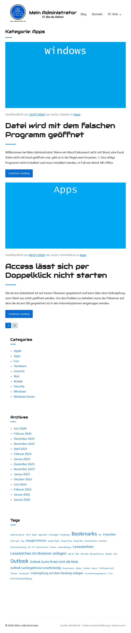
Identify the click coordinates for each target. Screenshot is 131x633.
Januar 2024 (22, 459)
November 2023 (24, 469)
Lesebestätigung (64, 547)
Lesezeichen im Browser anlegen (38, 553)
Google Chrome (36, 540)
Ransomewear (68, 568)
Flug (22, 541)
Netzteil (108, 554)
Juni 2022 (20, 484)
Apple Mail (42, 535)
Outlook (19, 561)
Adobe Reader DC (17, 535)
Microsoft (85, 554)
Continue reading (19, 173)
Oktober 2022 (23, 479)
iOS (29, 547)
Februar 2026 (23, 433)
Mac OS (71, 554)
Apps (77, 114)
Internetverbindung (18, 547)
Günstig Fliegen (91, 541)
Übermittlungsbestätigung (21, 579)
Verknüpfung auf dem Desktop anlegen (57, 573)
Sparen (94, 568)
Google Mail (78, 541)
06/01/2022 (37, 255)
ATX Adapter (54, 535)
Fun (16, 361)
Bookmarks (84, 533)
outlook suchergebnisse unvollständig (35, 568)
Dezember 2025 (24, 438)
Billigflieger (65, 535)
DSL (100, 535)
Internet (19, 371)
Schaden (86, 568)
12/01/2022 (37, 114)
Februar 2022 (23, 489)
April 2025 (20, 448)
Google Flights (54, 541)
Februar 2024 (23, 454)
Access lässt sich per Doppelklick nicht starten (56, 271)
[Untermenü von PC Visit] (120, 14)
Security (19, 386)
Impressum (119, 625)
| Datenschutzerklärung (95, 625)
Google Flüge (66, 541)
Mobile (18, 381)
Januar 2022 (22, 494)
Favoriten (109, 534)
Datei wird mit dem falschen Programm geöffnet (60, 130)
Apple (17, 351)
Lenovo (53, 547)
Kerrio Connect (42, 547)
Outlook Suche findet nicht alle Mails (54, 561)
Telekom (13, 573)
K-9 (33, 547)
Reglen (79, 568)
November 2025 (24, 444)
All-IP (28, 535)
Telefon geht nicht (106, 568)
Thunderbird (24, 573)
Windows (20, 391)
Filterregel (14, 541)
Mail (16, 376)
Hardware (20, 366)
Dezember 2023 (24, 464)
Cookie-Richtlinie (70, 625)
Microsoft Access (97, 554)
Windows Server (24, 396)
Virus (110, 573)
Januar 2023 (22, 474)
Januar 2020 (22, 499)
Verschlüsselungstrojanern (96, 573)
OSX (115, 554)
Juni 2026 (20, 428)
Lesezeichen (83, 546)
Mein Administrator (53, 13)
